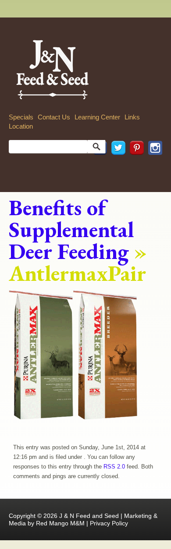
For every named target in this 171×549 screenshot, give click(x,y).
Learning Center (97, 117)
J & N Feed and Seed (89, 515)
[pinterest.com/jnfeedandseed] (134, 167)
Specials (21, 117)
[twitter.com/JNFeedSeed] (116, 167)
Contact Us (54, 117)
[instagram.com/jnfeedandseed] (153, 167)
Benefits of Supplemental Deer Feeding (71, 229)
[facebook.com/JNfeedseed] (98, 167)
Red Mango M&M (60, 523)
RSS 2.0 (114, 466)
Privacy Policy (109, 523)
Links (132, 117)
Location (21, 126)
